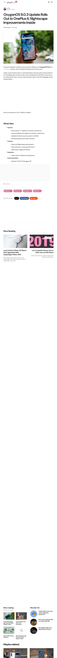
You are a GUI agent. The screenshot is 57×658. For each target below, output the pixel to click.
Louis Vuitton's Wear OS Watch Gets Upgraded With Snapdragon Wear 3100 (14, 252)
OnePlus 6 (6, 69)
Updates (38, 191)
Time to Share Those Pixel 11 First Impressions (21, 623)
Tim (9, 8)
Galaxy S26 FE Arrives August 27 (8, 636)
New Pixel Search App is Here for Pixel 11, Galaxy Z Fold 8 (21, 637)
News (7, 651)
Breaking (34, 651)
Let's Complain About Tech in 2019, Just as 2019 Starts (43, 251)
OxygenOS (28, 191)
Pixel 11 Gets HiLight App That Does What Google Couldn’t (8, 623)
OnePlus (7, 184)
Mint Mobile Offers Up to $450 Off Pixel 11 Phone (45, 628)
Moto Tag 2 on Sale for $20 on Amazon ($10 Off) (46, 620)
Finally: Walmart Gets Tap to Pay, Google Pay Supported (46, 612)
